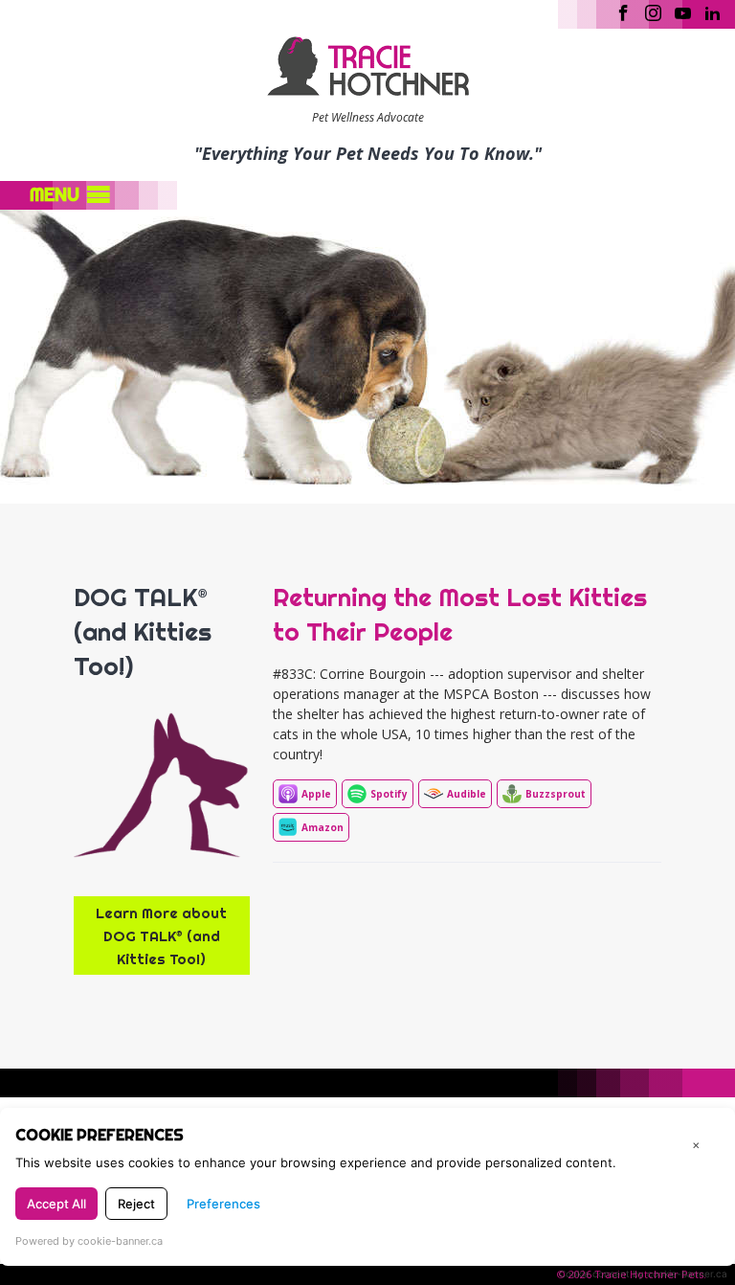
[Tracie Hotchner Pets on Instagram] (653, 11)
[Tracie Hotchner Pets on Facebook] (623, 11)
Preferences (223, 1203)
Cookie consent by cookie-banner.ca (643, 1273)
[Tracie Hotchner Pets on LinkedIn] (712, 11)
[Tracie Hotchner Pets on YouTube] (683, 11)
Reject (136, 1203)
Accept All (56, 1203)
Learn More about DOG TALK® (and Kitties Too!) (161, 936)
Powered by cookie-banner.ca (89, 1241)
